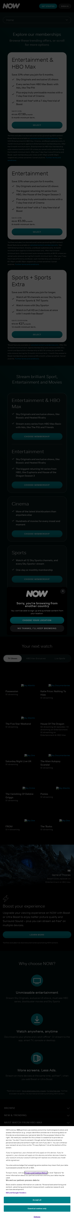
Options (37, 1216)
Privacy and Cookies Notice (36, 1172)
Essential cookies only (37, 1208)
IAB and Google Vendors (16, 1192)
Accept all (37, 1200)
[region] (37, 1174)
